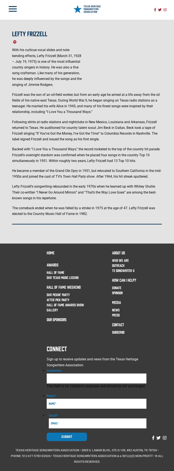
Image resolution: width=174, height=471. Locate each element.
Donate (116, 288)
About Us (118, 252)
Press (116, 315)
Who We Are (120, 260)
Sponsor (117, 293)
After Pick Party (58, 300)
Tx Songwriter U (123, 270)
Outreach (118, 265)
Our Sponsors (56, 319)
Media (116, 302)
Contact (118, 324)
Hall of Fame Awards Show (65, 305)
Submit (66, 437)
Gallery (52, 310)
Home (51, 252)
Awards (52, 264)
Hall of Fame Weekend (64, 287)
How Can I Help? (124, 280)
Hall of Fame (55, 272)
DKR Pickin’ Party (58, 295)
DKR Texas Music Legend (63, 277)
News (115, 310)
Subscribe (118, 332)
